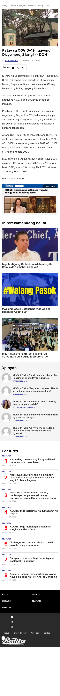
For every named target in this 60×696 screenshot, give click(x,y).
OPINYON (6, 607)
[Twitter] (18, 68)
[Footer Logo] (13, 640)
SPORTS (36, 594)
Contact (47, 633)
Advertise (35, 633)
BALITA (5, 594)
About (6, 633)
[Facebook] (13, 68)
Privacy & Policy (20, 633)
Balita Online (11, 61)
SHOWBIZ (6, 601)
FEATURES (36, 601)
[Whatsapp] (23, 68)
